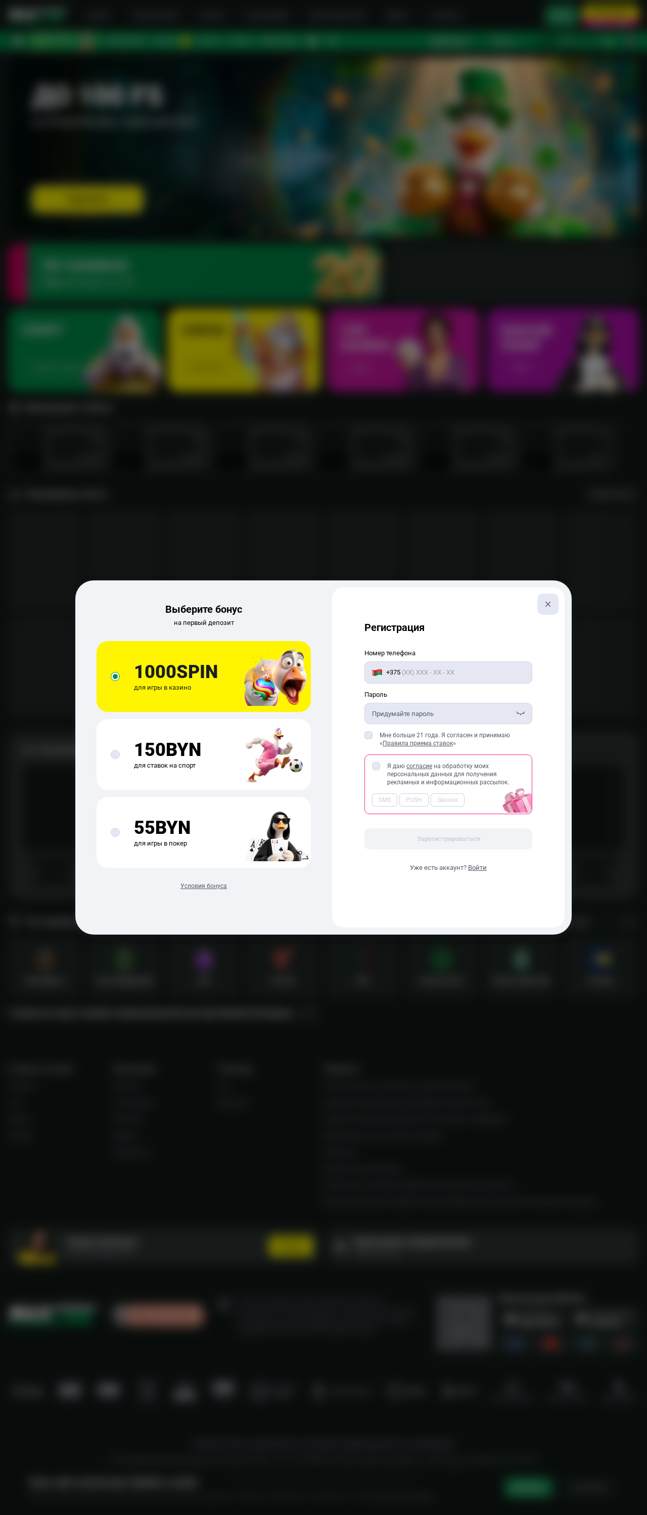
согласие (419, 766)
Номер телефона (389, 653)
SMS (385, 800)
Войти (477, 867)
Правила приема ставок (418, 743)
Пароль (375, 694)
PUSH (414, 800)
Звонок (447, 800)
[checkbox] (368, 735)
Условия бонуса (203, 886)
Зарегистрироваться (448, 839)
